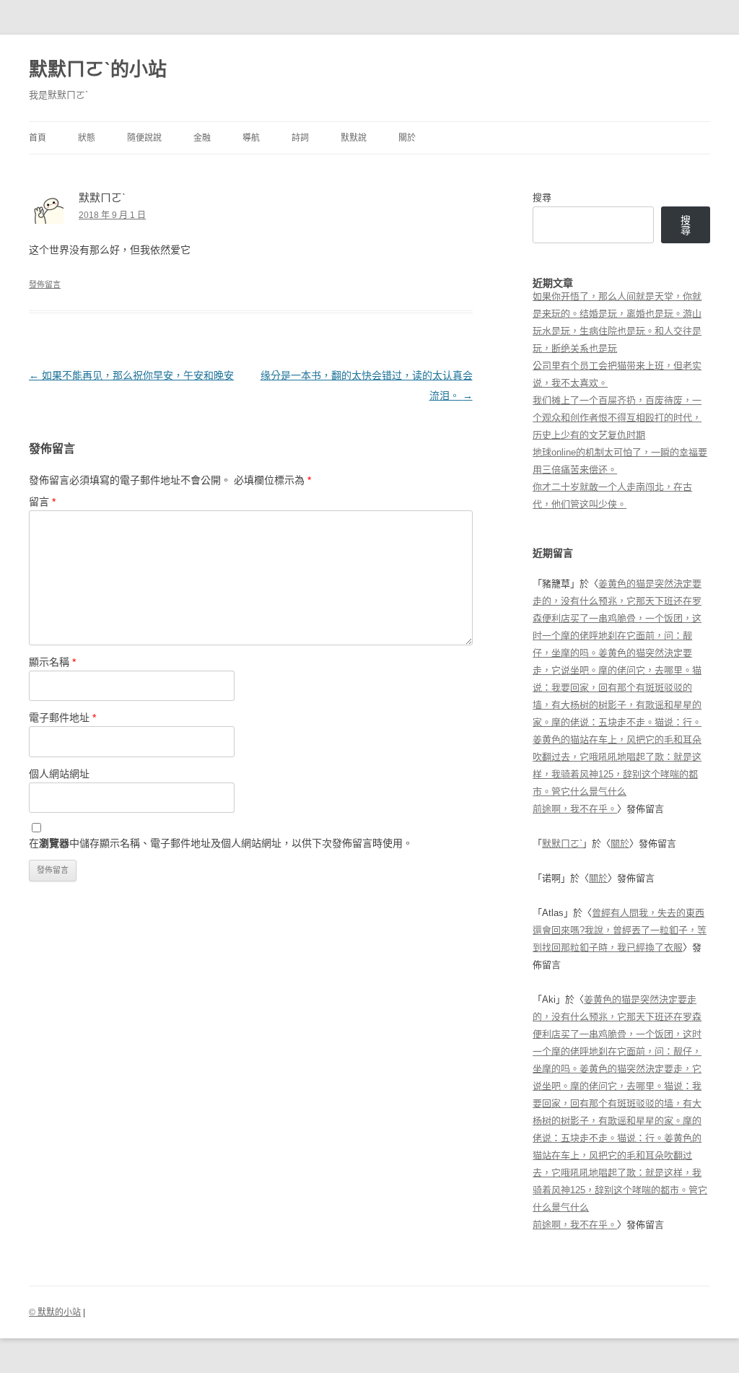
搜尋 (542, 197)
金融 (202, 138)
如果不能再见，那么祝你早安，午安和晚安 (131, 375)
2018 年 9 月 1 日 (112, 215)
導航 (251, 138)
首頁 (37, 138)
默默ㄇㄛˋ (562, 843)
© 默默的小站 (55, 1312)
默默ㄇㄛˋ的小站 (98, 69)
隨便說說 (144, 138)
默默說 (354, 138)
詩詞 (300, 138)
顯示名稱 (52, 662)
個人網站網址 (59, 774)
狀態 (86, 138)
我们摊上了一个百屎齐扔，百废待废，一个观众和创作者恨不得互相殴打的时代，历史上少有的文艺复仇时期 (617, 417)
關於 (407, 138)
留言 (42, 501)
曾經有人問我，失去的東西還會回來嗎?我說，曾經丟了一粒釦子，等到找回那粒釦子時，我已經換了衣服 (620, 930)
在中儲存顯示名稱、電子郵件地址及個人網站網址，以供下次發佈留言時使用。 (221, 843)
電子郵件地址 (62, 717)
